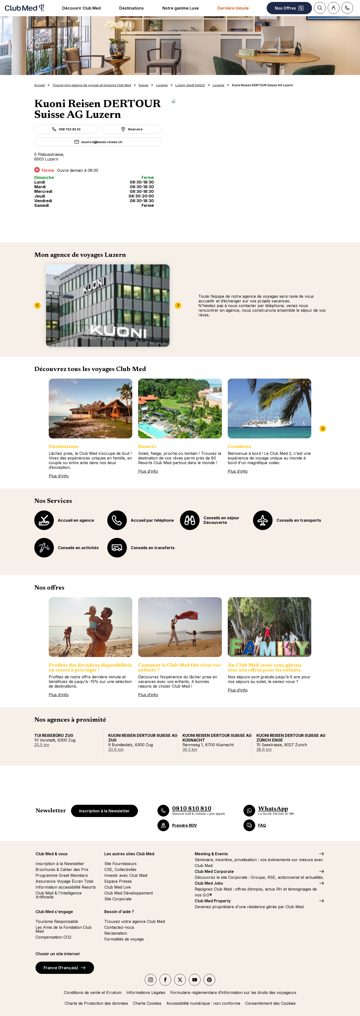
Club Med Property (213, 901)
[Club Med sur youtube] (195, 980)
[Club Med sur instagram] (150, 980)
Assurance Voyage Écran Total (64, 881)
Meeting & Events (211, 854)
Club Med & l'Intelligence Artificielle (59, 895)
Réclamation (115, 933)
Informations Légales (145, 992)
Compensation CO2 (53, 937)
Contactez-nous (119, 927)
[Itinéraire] (248, 101)
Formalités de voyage (124, 939)
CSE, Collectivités (120, 869)
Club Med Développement (128, 893)
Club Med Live (117, 887)
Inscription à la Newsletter (104, 810)
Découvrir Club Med (81, 8)
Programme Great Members (62, 875)
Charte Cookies (147, 1003)
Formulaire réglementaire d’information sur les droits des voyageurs (233, 992)
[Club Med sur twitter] (180, 980)
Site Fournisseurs (120, 863)
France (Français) (61, 967)
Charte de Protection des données (96, 1003)
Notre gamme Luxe (180, 8)
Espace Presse (118, 881)
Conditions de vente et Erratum (92, 992)
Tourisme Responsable (57, 921)
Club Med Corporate (214, 871)
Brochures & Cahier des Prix (62, 869)
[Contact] (347, 8)
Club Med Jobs (209, 883)
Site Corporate (118, 898)
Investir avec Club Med (125, 875)
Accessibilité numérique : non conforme (203, 1003)
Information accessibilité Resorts (66, 887)
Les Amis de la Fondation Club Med (64, 929)
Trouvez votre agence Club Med (134, 921)
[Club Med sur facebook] (165, 980)
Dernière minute (233, 8)
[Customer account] (333, 8)
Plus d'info (59, 475)
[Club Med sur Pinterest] (209, 980)
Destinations (131, 8)
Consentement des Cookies (270, 1003)
